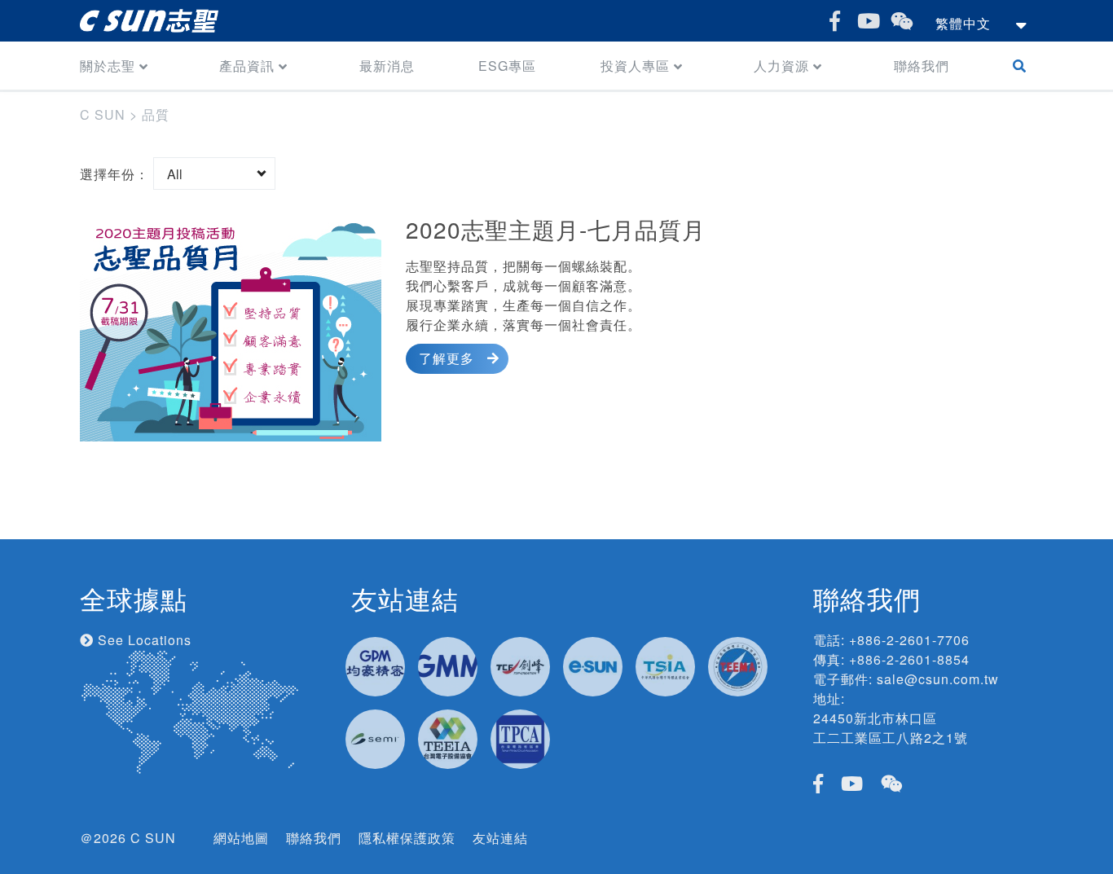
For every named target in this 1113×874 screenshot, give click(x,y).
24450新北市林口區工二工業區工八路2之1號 (890, 728)
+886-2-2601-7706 (909, 639)
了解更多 (446, 358)
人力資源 (781, 65)
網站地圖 (241, 837)
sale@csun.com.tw (938, 679)
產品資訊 (247, 65)
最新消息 (387, 65)
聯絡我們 (921, 65)
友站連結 (500, 837)
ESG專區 (507, 65)
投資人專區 (635, 65)
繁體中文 (963, 23)
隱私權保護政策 (407, 837)
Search (1023, 66)
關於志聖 (107, 65)
